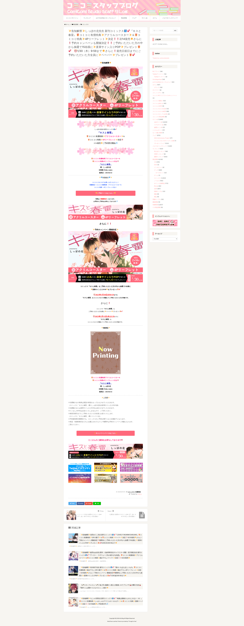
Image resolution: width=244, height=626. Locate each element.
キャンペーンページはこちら (106, 433)
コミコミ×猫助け (158, 100)
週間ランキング (158, 156)
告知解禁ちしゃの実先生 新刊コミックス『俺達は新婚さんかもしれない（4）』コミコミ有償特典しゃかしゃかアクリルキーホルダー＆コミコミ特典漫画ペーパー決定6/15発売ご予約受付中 (111, 601)
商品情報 (155, 159)
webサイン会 (158, 122)
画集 (155, 194)
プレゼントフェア (159, 143)
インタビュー (158, 167)
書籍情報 (155, 202)
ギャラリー (156, 90)
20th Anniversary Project (161, 138)
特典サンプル (158, 191)
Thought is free (132, 621)
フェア (155, 135)
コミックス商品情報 (159, 116)
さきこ (140, 494)
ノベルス (156, 180)
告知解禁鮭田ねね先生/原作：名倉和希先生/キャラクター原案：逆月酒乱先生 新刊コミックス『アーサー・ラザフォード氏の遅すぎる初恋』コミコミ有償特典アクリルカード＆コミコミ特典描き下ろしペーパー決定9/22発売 (111, 555)
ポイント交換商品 (159, 183)
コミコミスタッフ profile (160, 114)
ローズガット (160, 172)
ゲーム (156, 175)
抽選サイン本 (158, 127)
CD (155, 162)
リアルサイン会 (158, 124)
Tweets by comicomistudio (161, 58)
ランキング (156, 148)
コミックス (131, 492)
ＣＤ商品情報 (157, 207)
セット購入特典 (157, 132)
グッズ (156, 170)
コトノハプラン (157, 92)
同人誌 (156, 186)
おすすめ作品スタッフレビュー (162, 82)
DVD (155, 164)
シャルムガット (157, 130)
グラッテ (156, 87)
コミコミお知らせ (158, 103)
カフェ (155, 84)
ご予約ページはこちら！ (105, 193)
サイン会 (155, 119)
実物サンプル (157, 199)
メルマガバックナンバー (160, 146)
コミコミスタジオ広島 (159, 108)
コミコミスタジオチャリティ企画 (164, 140)
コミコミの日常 (157, 106)
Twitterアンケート (158, 74)
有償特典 (138, 492)
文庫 (155, 188)
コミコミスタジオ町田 (159, 111)
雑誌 (155, 196)
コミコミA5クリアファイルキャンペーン (165, 95)
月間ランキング (158, 154)
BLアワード (156, 71)
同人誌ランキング (159, 151)
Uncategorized (157, 79)
